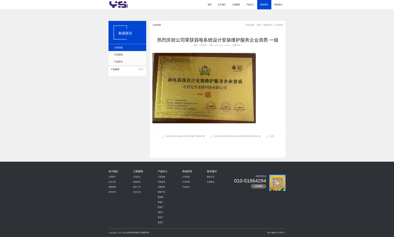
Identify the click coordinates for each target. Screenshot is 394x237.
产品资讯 (118, 62)
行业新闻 (118, 54)
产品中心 (250, 4)
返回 (272, 136)
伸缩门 (160, 202)
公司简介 (112, 177)
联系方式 (210, 177)
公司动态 (118, 47)
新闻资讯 (264, 4)
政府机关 (137, 182)
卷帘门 (160, 217)
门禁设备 (161, 177)
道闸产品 (161, 192)
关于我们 (222, 4)
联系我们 (278, 4)
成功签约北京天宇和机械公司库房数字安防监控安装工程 (238, 136)
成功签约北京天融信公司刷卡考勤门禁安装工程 (185, 136)
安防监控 (161, 182)
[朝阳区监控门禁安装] (119, 4)
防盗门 (160, 207)
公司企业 (137, 177)
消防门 (160, 212)
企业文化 (112, 182)
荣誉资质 (112, 187)
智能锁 (160, 197)
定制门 (160, 222)
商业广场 (137, 187)
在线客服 (258, 186)
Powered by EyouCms (157, 233)
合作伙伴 (112, 192)
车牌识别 (161, 187)
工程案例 (236, 4)
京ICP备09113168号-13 (276, 233)
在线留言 (210, 182)
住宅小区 (137, 192)
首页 (210, 4)
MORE (141, 69)
